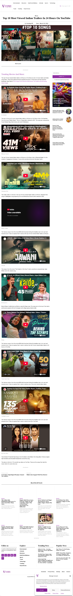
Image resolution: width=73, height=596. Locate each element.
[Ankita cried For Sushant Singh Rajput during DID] (69, 119)
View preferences (65, 590)
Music (36, 15)
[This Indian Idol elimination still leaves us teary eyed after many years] (9, 491)
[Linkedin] (15, 555)
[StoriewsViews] (6, 6)
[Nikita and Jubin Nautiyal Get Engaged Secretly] (27, 518)
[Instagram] (5, 555)
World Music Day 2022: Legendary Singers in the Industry (63, 501)
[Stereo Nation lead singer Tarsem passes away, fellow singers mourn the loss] (69, 144)
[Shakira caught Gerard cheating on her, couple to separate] (45, 518)
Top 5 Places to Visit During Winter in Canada (63, 550)
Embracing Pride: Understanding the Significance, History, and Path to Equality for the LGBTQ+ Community (45, 561)
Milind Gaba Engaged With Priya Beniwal (37, 474)
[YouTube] (11, 555)
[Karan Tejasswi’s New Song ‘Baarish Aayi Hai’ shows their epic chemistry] (64, 518)
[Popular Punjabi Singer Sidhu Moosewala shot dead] (9, 518)
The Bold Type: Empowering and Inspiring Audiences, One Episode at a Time (45, 555)
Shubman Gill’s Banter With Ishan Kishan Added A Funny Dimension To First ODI (58, 111)
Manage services (43, 586)
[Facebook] (2, 555)
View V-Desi (41, 525)
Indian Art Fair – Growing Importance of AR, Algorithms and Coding (45, 550)
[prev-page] (67, 85)
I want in (61, 76)
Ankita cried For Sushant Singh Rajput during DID (58, 119)
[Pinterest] (2, 558)
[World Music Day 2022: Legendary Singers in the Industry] (64, 491)
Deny (53, 590)
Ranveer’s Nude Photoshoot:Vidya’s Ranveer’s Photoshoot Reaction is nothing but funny (58, 127)
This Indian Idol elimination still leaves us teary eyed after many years (8, 502)
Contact (62, 593)
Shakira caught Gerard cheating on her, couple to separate (44, 528)
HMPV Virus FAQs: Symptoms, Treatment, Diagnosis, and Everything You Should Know (61, 101)
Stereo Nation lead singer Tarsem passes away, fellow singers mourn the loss (59, 143)
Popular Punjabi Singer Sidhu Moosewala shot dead (7, 528)
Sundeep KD (30, 23)
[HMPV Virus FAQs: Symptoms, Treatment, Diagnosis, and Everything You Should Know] (62, 95)
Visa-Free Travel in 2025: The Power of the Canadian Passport (63, 559)
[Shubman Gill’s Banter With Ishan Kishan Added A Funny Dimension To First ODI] (69, 111)
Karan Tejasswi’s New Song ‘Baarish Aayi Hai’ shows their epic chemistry (62, 529)
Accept (42, 590)
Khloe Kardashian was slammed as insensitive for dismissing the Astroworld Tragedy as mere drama (58, 135)
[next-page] (69, 85)
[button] (70, 576)
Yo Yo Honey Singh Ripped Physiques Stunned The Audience (12, 475)
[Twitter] (8, 555)
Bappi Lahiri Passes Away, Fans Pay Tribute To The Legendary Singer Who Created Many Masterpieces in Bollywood (26, 503)
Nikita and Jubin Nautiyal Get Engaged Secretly (26, 527)
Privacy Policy (47, 593)
